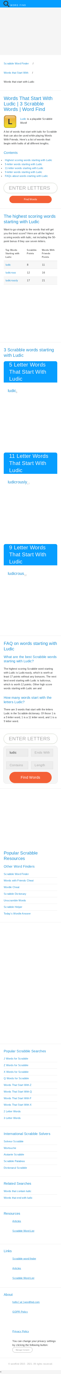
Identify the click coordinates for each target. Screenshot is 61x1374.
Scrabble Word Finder (16, 874)
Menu (56, 3)
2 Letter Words (12, 1111)
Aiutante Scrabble (14, 1154)
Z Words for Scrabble (16, 1065)
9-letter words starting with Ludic (23, 172)
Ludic (23, 119)
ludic (8, 264)
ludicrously (12, 280)
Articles (16, 1221)
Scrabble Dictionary (15, 893)
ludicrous (11, 272)
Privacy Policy (20, 1331)
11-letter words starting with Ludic (24, 168)
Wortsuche (10, 1148)
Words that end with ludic (18, 1197)
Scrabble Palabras (14, 1161)
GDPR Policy (20, 1311)
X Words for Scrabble (16, 1072)
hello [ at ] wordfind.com (26, 1302)
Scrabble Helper (13, 907)
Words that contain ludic (17, 1191)
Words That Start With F (18, 1098)
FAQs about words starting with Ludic (26, 176)
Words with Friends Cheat (19, 880)
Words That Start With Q (18, 1091)
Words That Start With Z (18, 1085)
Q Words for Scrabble (16, 1078)
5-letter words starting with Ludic (23, 164)
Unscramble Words (15, 900)
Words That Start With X (18, 1104)
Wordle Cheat (11, 887)
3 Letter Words (12, 1118)
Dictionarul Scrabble (15, 1167)
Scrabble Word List (23, 1231)
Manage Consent (22, 1350)
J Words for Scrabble (16, 1058)
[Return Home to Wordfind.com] (6, 6)
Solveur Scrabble (14, 1141)
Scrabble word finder (24, 1258)
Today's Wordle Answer (17, 913)
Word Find (18, 5)
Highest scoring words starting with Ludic (28, 160)
